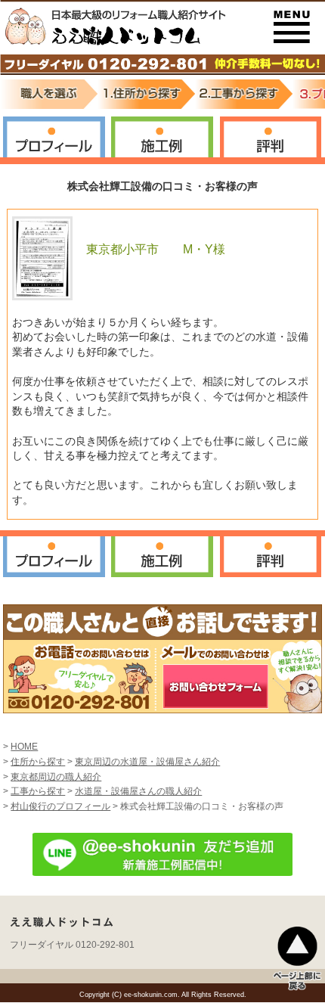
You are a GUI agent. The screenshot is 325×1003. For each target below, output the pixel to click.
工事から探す (38, 791)
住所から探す (38, 761)
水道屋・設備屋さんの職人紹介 (138, 791)
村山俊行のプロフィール (60, 806)
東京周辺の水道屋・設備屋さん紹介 (147, 761)
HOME (24, 746)
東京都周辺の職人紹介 (56, 777)
